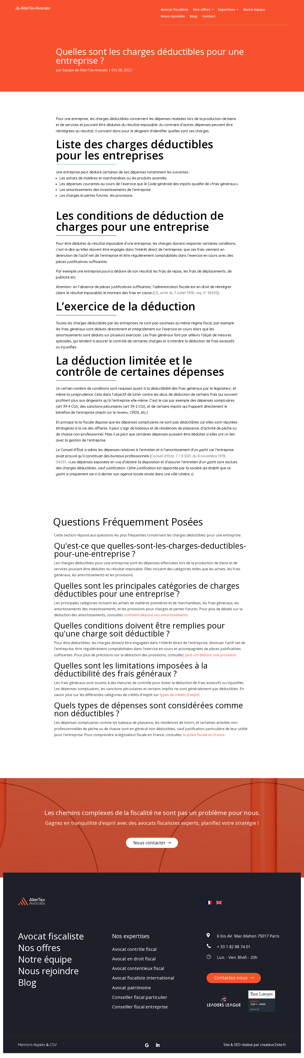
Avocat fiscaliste (174, 10)
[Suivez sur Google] (147, 1045)
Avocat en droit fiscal (134, 959)
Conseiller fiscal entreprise (140, 1007)
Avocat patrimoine (131, 988)
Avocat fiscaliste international (143, 978)
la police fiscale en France (204, 734)
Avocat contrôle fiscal (134, 949)
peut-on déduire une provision (210, 654)
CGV (53, 1044)
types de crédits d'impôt (179, 694)
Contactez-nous (230, 978)
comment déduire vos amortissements (156, 614)
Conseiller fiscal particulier (139, 997)
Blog (193, 16)
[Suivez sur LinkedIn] (158, 1045)
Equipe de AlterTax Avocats (85, 70)
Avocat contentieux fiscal (138, 968)
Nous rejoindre (173, 16)
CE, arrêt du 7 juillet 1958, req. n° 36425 (185, 293)
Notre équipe (254, 10)
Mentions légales (31, 1044)
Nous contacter (149, 843)
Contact (208, 16)
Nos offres (201, 10)
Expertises (226, 10)
